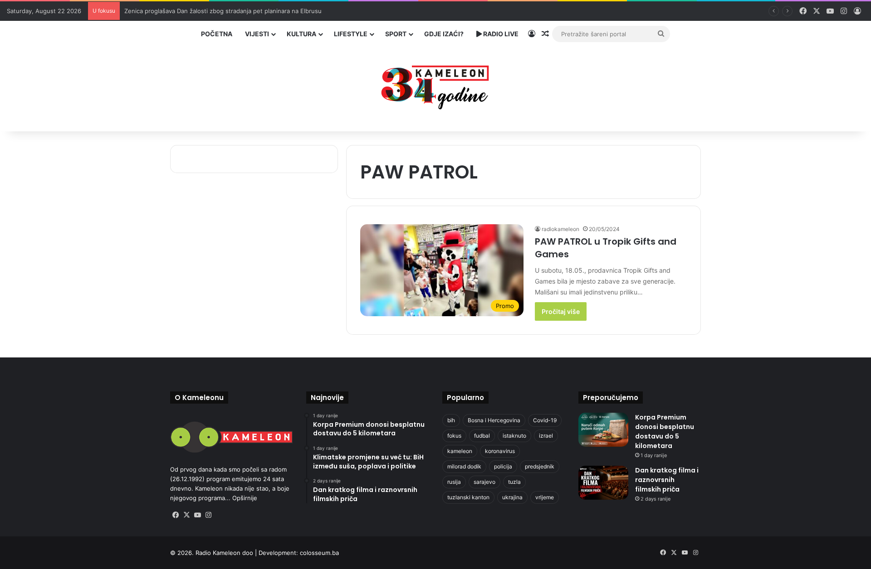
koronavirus (500, 451)
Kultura (301, 34)
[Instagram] (208, 515)
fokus (454, 435)
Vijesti (257, 34)
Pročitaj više (561, 311)
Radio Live (500, 34)
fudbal (482, 435)
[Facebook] (175, 515)
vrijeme (544, 497)
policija (503, 466)
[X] (186, 515)
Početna (216, 34)
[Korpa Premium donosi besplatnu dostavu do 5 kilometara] (603, 430)
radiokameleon (560, 229)
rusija (454, 481)
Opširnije (244, 497)
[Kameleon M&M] (435, 85)
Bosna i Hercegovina (494, 420)
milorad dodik (464, 466)
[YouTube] (197, 515)
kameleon (459, 451)
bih (451, 420)
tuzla (514, 481)
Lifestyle (350, 34)
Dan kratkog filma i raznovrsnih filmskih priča (667, 480)
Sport (395, 34)
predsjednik (539, 466)
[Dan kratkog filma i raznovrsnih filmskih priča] (603, 483)
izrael (546, 435)
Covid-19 (545, 420)
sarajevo (484, 481)
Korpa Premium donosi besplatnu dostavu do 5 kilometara (664, 431)
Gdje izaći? (444, 34)
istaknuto (514, 435)
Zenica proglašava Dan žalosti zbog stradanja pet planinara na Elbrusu (223, 10)
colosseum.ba (319, 552)
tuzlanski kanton (468, 497)
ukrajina (512, 497)
